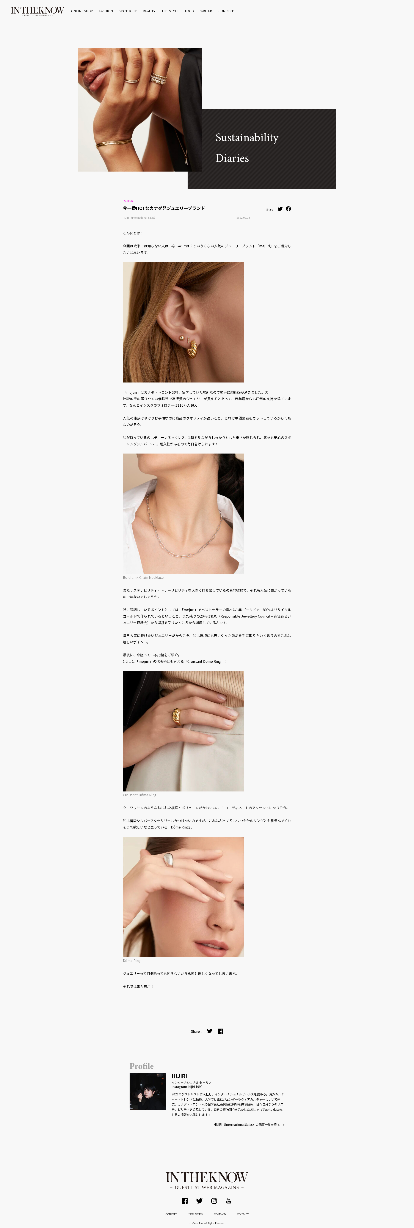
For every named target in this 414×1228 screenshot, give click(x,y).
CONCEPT (226, 11)
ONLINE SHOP (82, 11)
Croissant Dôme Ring (139, 794)
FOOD (189, 11)
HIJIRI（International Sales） (140, 217)
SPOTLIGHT (128, 11)
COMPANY (220, 1214)
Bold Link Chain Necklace (143, 577)
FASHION (106, 11)
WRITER (206, 11)
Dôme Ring (132, 960)
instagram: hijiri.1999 (187, 1086)
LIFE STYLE (170, 11)
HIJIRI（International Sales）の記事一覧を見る (247, 1124)
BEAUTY (149, 11)
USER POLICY (195, 1214)
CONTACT (243, 1214)
